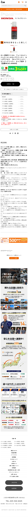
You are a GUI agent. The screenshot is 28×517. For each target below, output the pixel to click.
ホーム (1, 12)
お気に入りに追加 (14, 129)
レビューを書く (14, 258)
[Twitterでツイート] (10, 133)
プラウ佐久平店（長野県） (20, 445)
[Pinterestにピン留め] (15, 133)
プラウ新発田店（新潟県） (7, 443)
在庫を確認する (7, 93)
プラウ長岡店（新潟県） (19, 441)
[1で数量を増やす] (12, 79)
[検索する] (25, 5)
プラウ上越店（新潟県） (6, 441)
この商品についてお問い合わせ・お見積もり (15, 89)
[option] (14, 30)
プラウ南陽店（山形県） (19, 443)
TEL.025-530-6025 (14, 501)
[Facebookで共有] (12, 133)
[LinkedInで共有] (17, 133)
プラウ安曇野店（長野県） (7, 445)
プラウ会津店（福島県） (6, 447)
